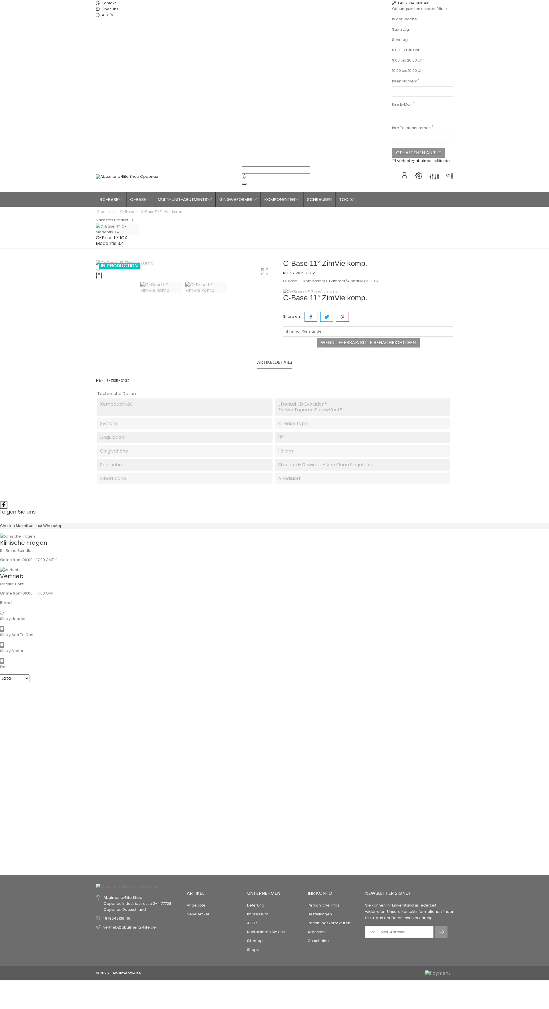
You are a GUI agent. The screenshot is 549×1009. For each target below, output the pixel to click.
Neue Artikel (198, 914)
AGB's (252, 923)
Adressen (317, 932)
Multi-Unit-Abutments (182, 199)
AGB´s (107, 15)
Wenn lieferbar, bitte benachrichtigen (368, 342)
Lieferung (255, 905)
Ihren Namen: (405, 81)
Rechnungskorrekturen (329, 923)
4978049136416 (116, 918)
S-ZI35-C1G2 (303, 273)
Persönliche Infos (323, 905)
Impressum (257, 914)
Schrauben (319, 199)
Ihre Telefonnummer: (412, 128)
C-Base (138, 199)
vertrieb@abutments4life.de (423, 160)
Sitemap (255, 940)
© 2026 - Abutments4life (118, 973)
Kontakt (108, 3)
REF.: (287, 273)
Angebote (196, 905)
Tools (346, 199)
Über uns (109, 9)
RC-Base (109, 199)
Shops (253, 949)
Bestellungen (320, 914)
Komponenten (279, 199)
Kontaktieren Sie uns (266, 932)
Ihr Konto (320, 893)
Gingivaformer (235, 199)
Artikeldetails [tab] (274, 363)
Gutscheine (318, 940)
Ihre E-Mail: (403, 104)
